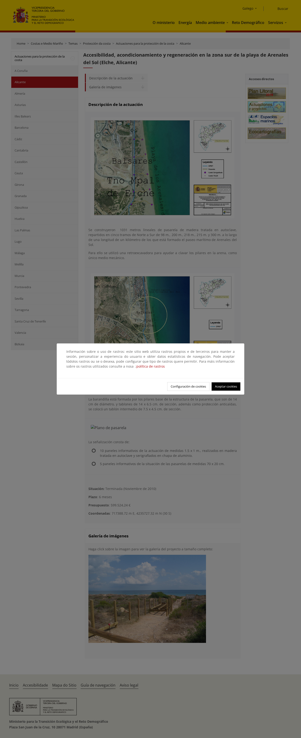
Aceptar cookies (226, 386)
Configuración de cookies (188, 386)
